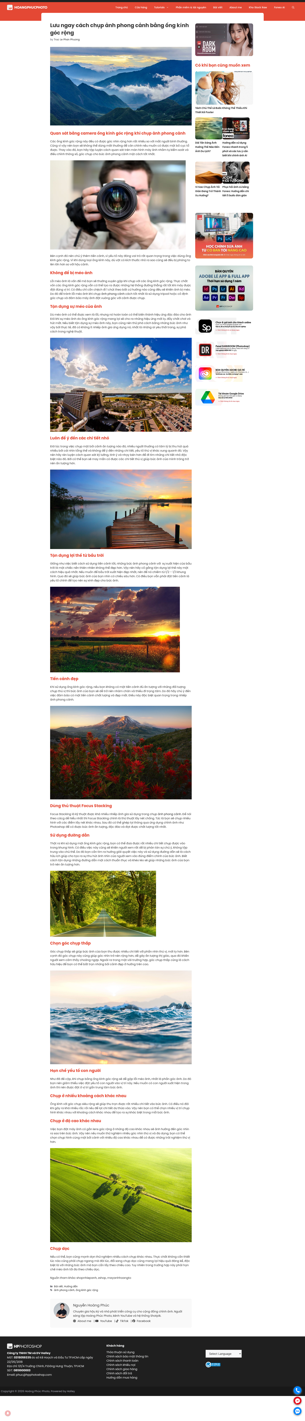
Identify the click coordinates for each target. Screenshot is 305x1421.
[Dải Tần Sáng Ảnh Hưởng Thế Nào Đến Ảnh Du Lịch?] (208, 128)
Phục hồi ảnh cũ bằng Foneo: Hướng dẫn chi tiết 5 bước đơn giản (235, 191)
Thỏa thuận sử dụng (120, 1352)
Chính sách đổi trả (119, 1373)
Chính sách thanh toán (122, 1361)
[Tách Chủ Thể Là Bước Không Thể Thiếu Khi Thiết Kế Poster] (224, 88)
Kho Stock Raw (258, 7)
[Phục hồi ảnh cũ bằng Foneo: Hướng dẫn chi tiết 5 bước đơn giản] (236, 173)
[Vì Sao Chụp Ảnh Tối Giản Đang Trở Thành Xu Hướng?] (208, 173)
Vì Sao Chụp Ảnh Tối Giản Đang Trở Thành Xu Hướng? (208, 191)
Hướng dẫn (71, 1286)
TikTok (123, 1321)
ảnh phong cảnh (113, 294)
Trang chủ (121, 7)
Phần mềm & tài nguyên (191, 7)
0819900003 (22, 1370)
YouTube (105, 1321)
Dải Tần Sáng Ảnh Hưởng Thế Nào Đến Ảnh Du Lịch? (207, 147)
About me (235, 7)
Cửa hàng (141, 7)
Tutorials (159, 7)
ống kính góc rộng (87, 1290)
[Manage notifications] (8, 1413)
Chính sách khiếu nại (120, 1365)
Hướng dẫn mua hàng (121, 1377)
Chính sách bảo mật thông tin (127, 1356)
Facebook (143, 1321)
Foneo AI (279, 7)
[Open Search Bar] (293, 7)
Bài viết (217, 7)
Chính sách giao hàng (121, 1369)
